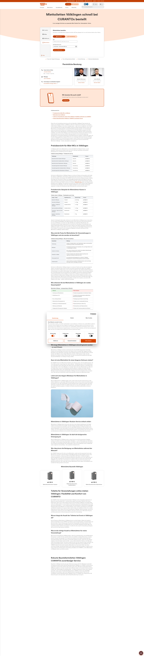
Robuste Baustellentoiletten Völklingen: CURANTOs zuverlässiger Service (68, 118)
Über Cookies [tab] (89, 317)
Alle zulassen (88, 340)
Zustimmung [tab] (55, 318)
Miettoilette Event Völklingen (59, 114)
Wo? (54, 39)
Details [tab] (72, 317)
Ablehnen (55, 340)
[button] (101, 4)
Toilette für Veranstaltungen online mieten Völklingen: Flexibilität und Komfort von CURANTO (72, 116)
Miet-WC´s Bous (78, 182)
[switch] (65, 336)
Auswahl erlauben (72, 340)
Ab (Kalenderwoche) (57, 44)
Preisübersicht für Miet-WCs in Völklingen (61, 113)
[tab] (46, 30)
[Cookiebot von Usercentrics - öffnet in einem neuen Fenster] (91, 314)
